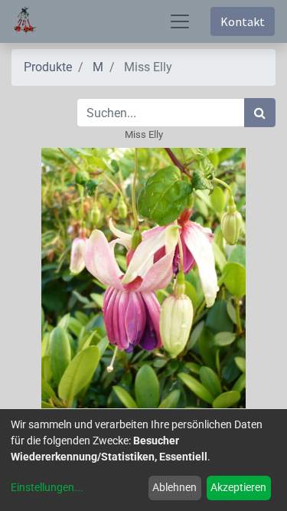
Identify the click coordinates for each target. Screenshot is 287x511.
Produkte (48, 67)
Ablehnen (174, 487)
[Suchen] (260, 112)
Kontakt (242, 21)
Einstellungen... (47, 487)
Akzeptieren (238, 487)
